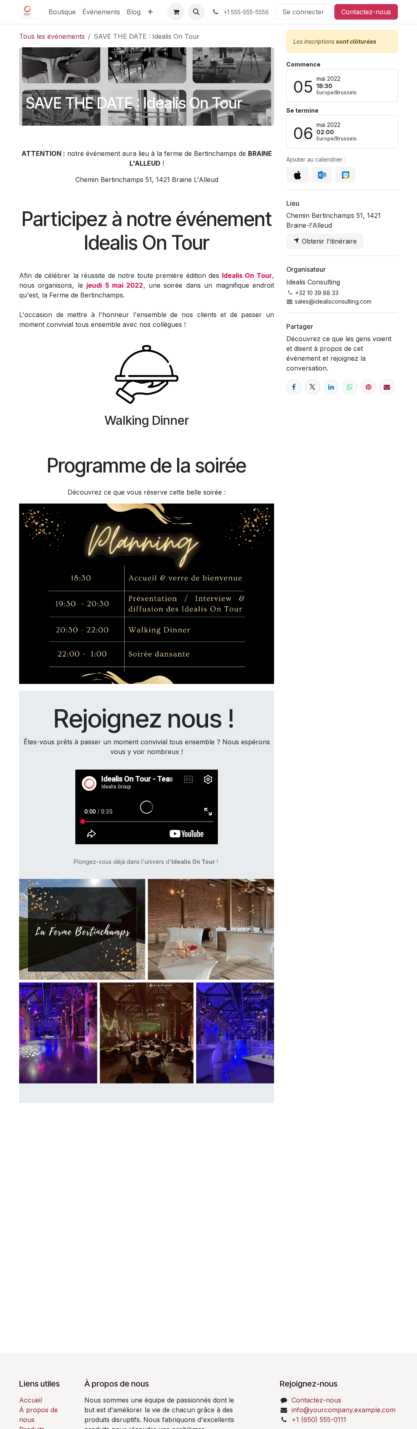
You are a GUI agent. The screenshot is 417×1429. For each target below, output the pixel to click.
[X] (312, 387)
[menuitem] (62, 12)
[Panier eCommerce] (175, 11)
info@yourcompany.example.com (343, 1410)
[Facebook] (293, 387)
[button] (196, 11)
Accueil (30, 1400)
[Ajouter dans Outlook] (322, 175)
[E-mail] (387, 387)
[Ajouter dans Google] (345, 175)
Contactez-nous (366, 12)
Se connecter (303, 12)
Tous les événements (52, 36)
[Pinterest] (368, 387)
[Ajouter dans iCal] (297, 175)
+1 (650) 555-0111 (319, 1420)
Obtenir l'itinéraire (328, 241)
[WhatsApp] (349, 387)
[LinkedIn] (331, 387)
